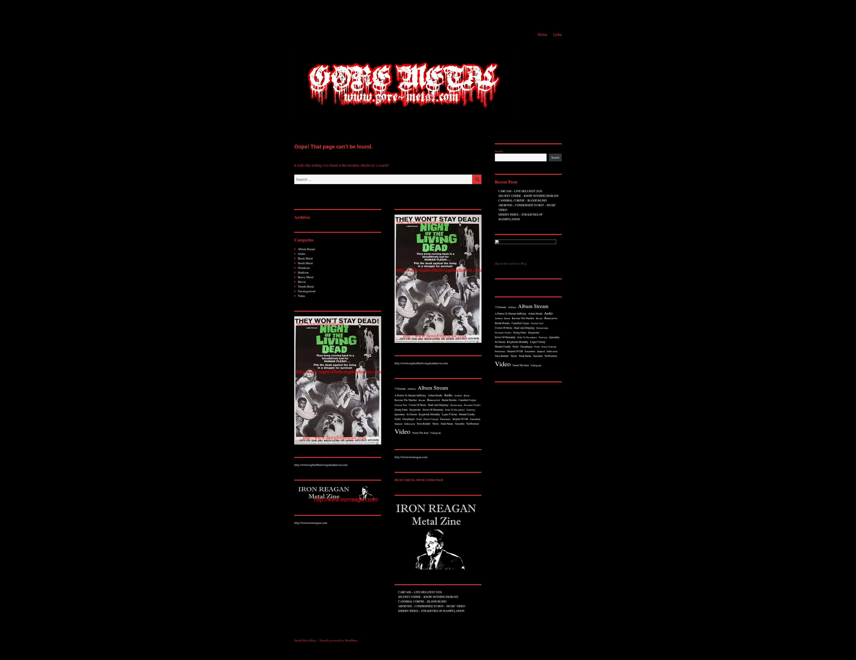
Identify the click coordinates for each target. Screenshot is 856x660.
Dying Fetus (401, 409)
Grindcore (304, 268)
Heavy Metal (305, 277)
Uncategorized (306, 291)
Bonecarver (433, 400)
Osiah (419, 419)
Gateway (471, 409)
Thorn (435, 423)
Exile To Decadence (455, 409)
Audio (301, 254)
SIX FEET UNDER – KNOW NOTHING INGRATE (428, 597)
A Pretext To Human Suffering (410, 395)
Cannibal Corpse (467, 400)
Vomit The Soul (420, 432)
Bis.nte (422, 400)
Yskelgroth (435, 432)
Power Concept (431, 419)
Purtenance (445, 419)
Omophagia (408, 419)
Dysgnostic (415, 409)
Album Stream (306, 249)
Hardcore (303, 272)
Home (542, 34)
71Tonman (400, 388)
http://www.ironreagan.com (310, 523)
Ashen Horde (435, 395)
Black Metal (305, 258)
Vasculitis (459, 423)
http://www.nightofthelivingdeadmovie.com (321, 465)
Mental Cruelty (467, 414)
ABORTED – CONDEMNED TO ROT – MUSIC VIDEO (431, 606)
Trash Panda (446, 423)
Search (499, 151)
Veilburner (472, 423)
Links (557, 34)
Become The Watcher (406, 400)
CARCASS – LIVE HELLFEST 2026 (420, 592)
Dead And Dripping (438, 405)
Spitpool (398, 423)
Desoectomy (456, 405)
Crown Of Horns (417, 405)
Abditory (411, 388)
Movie (302, 282)
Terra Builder (423, 423)
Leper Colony (449, 414)
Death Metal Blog (305, 640)
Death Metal (305, 263)
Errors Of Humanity (433, 409)
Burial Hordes (449, 400)
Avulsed (458, 395)
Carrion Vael (401, 405)
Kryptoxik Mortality (429, 414)
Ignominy (400, 414)
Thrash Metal (306, 286)
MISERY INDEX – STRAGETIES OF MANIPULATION (431, 611)
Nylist (398, 419)
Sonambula (475, 419)
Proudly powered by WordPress (338, 640)
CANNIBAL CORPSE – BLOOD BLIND (422, 601)
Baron (466, 395)
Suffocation (409, 423)
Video (301, 296)
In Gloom (412, 414)
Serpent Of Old (460, 419)
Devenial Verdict (472, 405)
